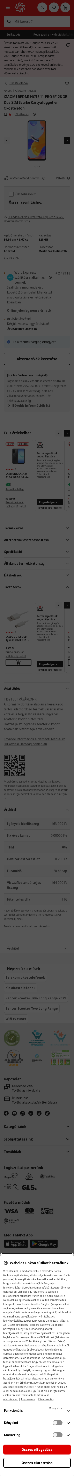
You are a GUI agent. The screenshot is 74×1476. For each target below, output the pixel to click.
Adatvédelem (10, 1399)
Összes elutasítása (37, 1462)
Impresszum (28, 1399)
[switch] (57, 1422)
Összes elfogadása (37, 1449)
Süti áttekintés (45, 1399)
